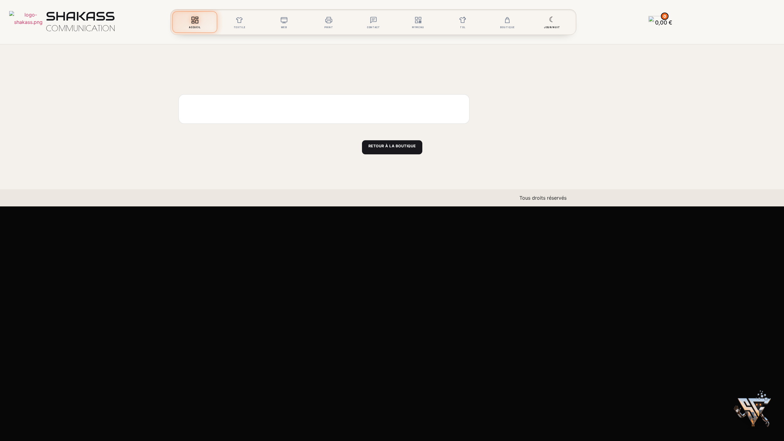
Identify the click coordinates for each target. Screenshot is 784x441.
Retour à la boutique (392, 146)
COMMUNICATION (80, 28)
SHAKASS (80, 16)
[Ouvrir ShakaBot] (754, 411)
